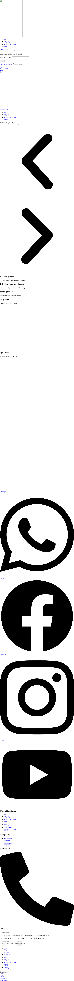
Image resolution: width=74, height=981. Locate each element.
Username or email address (11, 54)
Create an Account (9, 51)
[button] (37, 162)
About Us (6, 816)
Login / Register (8, 969)
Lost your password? (6, 64)
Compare (6, 967)
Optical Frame (8, 838)
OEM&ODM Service (10, 819)
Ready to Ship (8, 818)
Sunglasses (7, 840)
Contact (6, 821)
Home (5, 814)
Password (6, 57)
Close (1, 973)
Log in (2, 60)
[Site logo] (11, 36)
